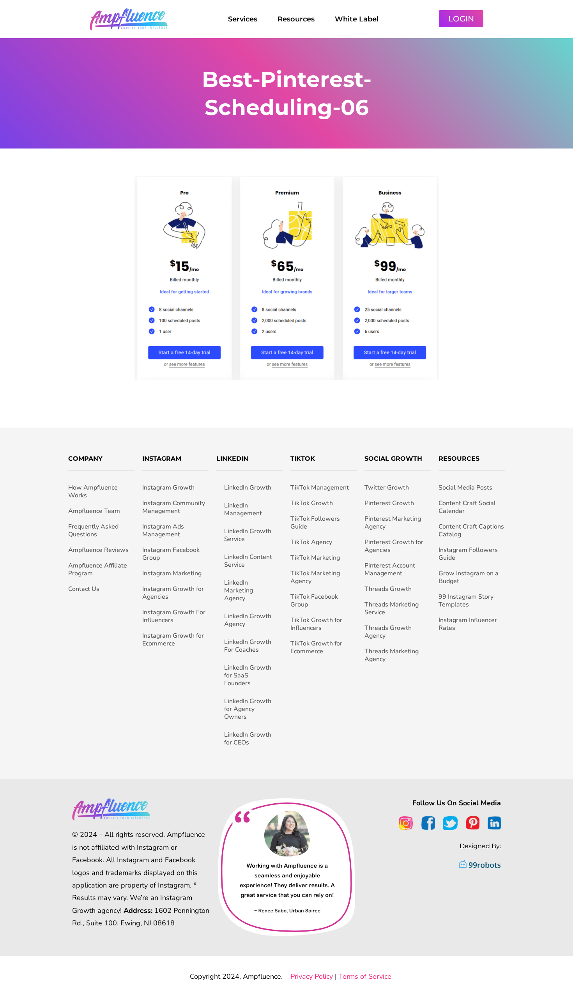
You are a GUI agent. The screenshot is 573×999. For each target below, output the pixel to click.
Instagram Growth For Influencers (173, 616)
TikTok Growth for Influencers (316, 624)
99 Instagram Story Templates (466, 600)
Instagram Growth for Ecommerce (173, 639)
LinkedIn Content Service (248, 561)
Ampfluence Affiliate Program (97, 569)
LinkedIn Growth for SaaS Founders (247, 675)
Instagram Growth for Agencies (173, 593)
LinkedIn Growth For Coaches (247, 646)
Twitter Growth (386, 487)
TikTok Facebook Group (314, 600)
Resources (296, 19)
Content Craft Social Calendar (467, 507)
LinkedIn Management (243, 509)
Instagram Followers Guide (468, 554)
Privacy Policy (311, 976)
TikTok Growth (311, 503)
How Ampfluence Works (93, 491)
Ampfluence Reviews (98, 550)
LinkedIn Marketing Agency (238, 590)
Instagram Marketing (172, 573)
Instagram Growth (168, 487)
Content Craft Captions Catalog (471, 530)
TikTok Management (319, 487)
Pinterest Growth (389, 503)
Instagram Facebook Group (171, 554)
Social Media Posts (465, 487)
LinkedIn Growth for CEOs (247, 738)
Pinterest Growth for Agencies (393, 546)
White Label (356, 19)
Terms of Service (365, 976)
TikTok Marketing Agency (315, 577)
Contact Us (83, 589)
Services (242, 19)
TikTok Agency (311, 542)
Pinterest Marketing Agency (392, 523)
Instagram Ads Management (163, 530)
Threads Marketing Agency (391, 655)
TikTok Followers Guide (315, 523)
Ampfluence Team (94, 511)
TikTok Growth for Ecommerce (316, 647)
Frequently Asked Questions (93, 530)
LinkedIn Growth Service (247, 535)
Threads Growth (388, 589)
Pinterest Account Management (389, 569)
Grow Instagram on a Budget (469, 577)
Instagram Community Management (173, 507)
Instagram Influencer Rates (468, 624)
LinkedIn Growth (247, 487)
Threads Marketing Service (391, 608)
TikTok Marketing (315, 557)
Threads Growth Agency (388, 632)
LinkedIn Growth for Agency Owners (247, 709)
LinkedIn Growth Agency (247, 620)
